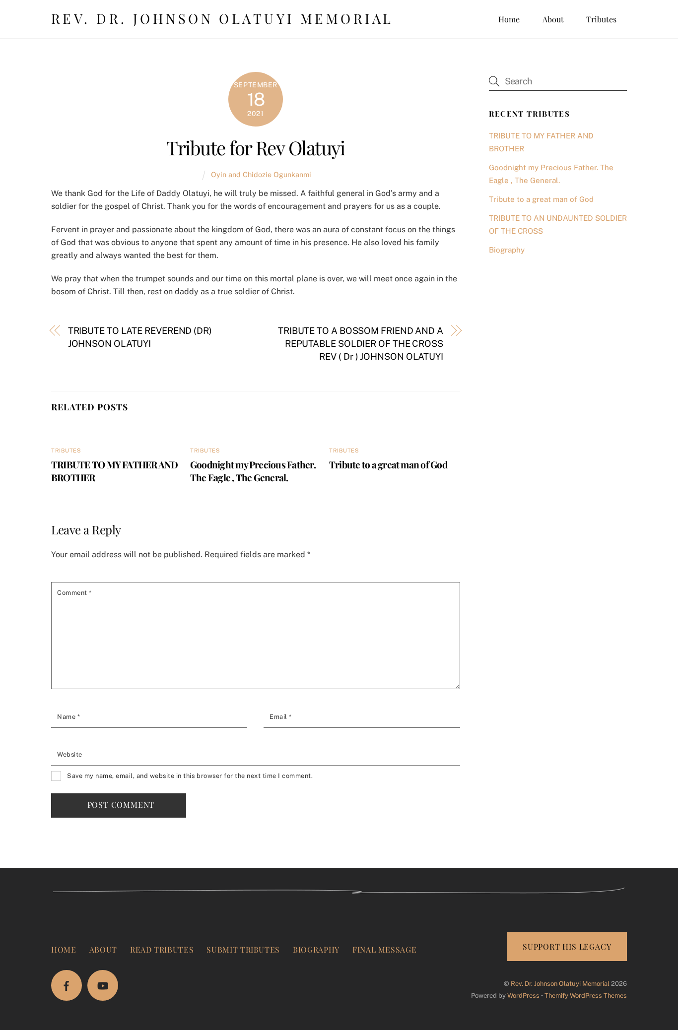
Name (68, 716)
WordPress (523, 995)
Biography (507, 250)
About (553, 19)
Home (509, 19)
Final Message (384, 949)
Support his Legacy (567, 946)
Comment (74, 592)
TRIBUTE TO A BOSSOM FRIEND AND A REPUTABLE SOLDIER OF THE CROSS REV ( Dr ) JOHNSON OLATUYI (360, 343)
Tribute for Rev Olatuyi (255, 147)
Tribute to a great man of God (388, 464)
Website (69, 754)
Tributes (601, 19)
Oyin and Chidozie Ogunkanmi (261, 174)
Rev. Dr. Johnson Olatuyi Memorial (560, 983)
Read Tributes (162, 949)
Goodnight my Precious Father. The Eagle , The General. (253, 471)
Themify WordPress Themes (585, 995)
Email (281, 716)
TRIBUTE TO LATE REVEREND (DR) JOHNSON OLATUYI (140, 337)
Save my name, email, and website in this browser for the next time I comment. (190, 775)
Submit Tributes (243, 949)
